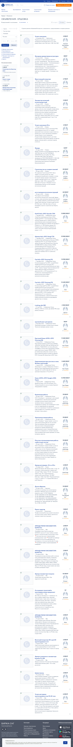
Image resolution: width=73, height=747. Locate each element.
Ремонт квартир (40, 509)
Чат (45, 1)
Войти (68, 1)
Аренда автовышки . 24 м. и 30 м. (45, 465)
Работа (70, 9)
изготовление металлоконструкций (46, 192)
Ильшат (65, 581)
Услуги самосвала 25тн (42, 125)
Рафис (65, 647)
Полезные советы (48, 732)
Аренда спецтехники (4, 10)
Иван (65, 533)
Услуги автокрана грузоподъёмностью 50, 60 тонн (45, 695)
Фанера (37, 148)
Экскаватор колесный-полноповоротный (42, 101)
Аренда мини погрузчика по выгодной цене (9, 88)
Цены (44, 728)
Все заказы (46, 734)
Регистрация (46, 726)
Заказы (48, 1)
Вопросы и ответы (48, 736)
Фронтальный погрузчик (43, 79)
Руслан (65, 63)
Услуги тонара (6, 79)
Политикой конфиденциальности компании (15, 743)
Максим (65, 680)
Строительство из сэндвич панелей (46, 169)
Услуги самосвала (40, 36)
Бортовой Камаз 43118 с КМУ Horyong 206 (44, 339)
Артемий (65, 598)
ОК (65, 742)
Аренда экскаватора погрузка (44, 574)
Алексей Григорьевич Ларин (65, 45)
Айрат (65, 329)
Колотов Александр (65, 402)
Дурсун (65, 313)
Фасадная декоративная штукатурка (46, 56)
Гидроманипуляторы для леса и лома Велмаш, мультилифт (47, 362)
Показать (5, 45)
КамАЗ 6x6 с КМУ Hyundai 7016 (45, 214)
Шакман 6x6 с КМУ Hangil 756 (44, 237)
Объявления (55, 1)
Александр (65, 155)
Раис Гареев (65, 346)
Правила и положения (49, 730)
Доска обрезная (40, 487)
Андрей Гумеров (65, 177)
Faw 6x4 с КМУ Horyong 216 (44, 282)
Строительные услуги (26, 10)
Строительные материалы (37, 10)
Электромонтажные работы (44, 418)
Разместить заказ (50, 5)
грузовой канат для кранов (43, 322)
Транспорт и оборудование (31, 734)
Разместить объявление (63, 5)
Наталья (65, 86)
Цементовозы (39, 673)
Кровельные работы (41, 395)
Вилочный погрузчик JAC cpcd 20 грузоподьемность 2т (45, 641)
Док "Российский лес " (65, 495)
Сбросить (13, 45)
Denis (65, 517)
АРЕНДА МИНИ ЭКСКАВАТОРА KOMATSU (45, 527)
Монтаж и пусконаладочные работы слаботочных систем (46, 441)
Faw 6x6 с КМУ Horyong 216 (44, 259)
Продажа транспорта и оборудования (54, 10)
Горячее (63, 1)
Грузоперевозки (17, 9)
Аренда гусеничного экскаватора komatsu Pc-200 (45, 657)
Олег (65, 221)
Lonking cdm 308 (40, 305)
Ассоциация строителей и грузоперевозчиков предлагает (45, 591)
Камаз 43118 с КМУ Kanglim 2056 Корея (45, 379)
